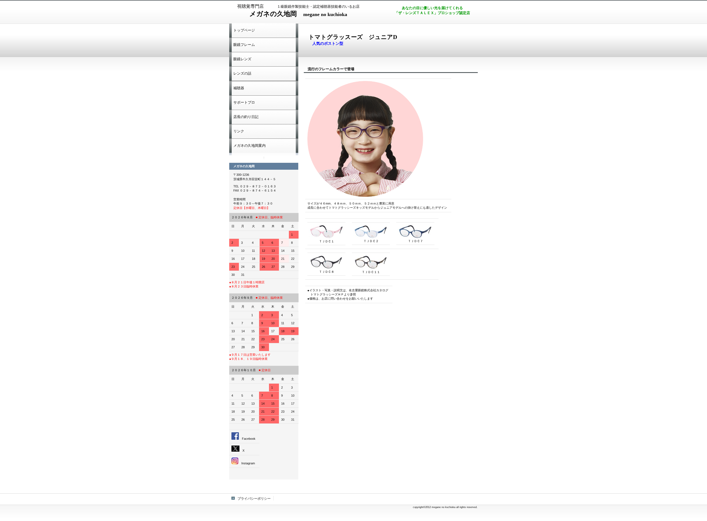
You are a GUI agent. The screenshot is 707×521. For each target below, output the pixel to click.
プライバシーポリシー (254, 499)
